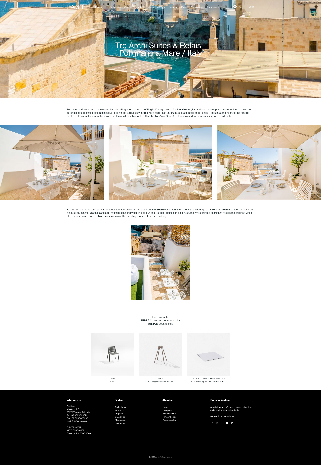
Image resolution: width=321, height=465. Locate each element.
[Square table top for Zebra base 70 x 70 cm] (208, 354)
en (235, 6)
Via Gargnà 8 (73, 409)
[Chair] (112, 354)
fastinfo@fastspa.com (77, 421)
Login (251, 7)
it (239, 6)
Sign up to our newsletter (222, 416)
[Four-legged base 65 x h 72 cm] (160, 354)
